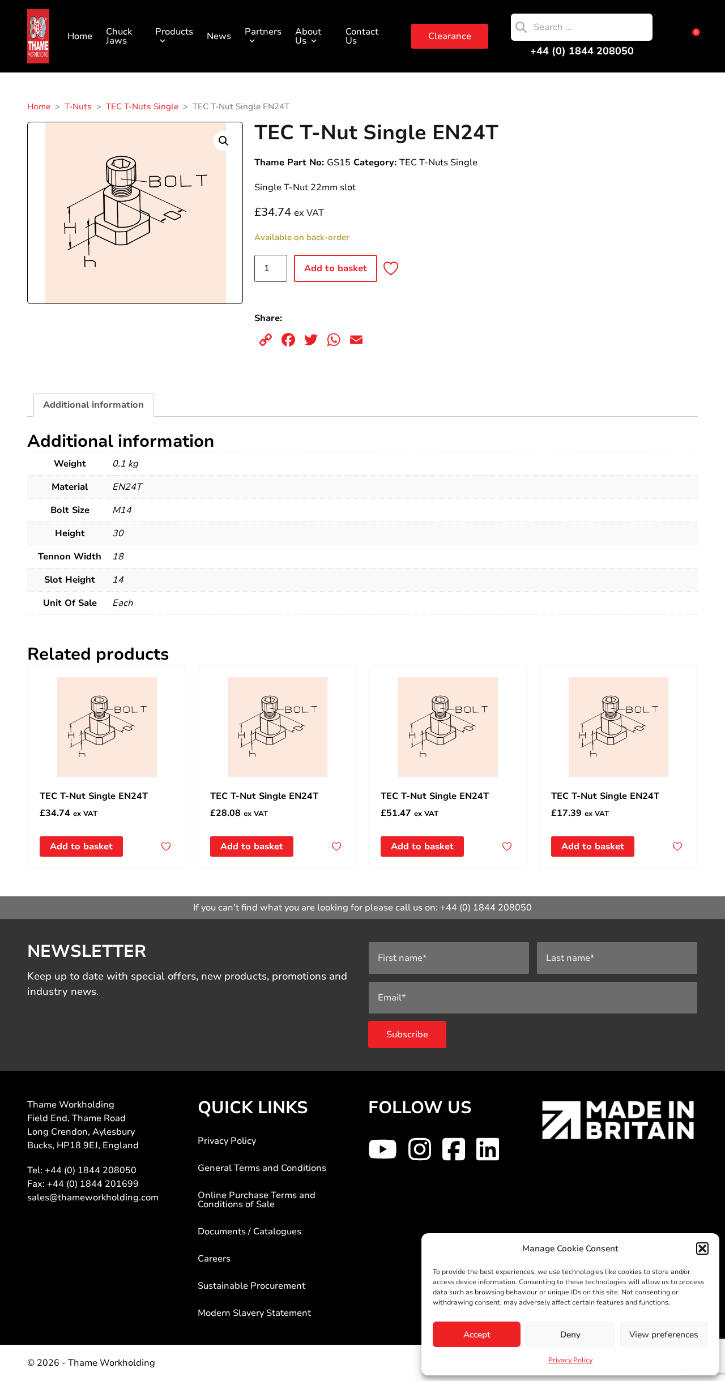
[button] (702, 1248)
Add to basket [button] (81, 846)
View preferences (663, 1334)
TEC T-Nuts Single (142, 106)
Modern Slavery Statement (254, 1313)
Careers (214, 1258)
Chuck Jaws (119, 36)
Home (79, 36)
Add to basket (335, 268)
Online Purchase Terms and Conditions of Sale (256, 1200)
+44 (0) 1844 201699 (93, 1184)
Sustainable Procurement (251, 1286)
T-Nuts (78, 106)
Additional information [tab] (93, 405)
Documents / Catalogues (249, 1231)
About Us (308, 36)
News (219, 36)
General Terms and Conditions (262, 1168)
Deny (570, 1334)
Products (174, 31)
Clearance (449, 36)
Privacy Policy (570, 1360)
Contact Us (362, 36)
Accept (477, 1334)
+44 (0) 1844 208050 (582, 51)
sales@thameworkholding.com (93, 1197)
